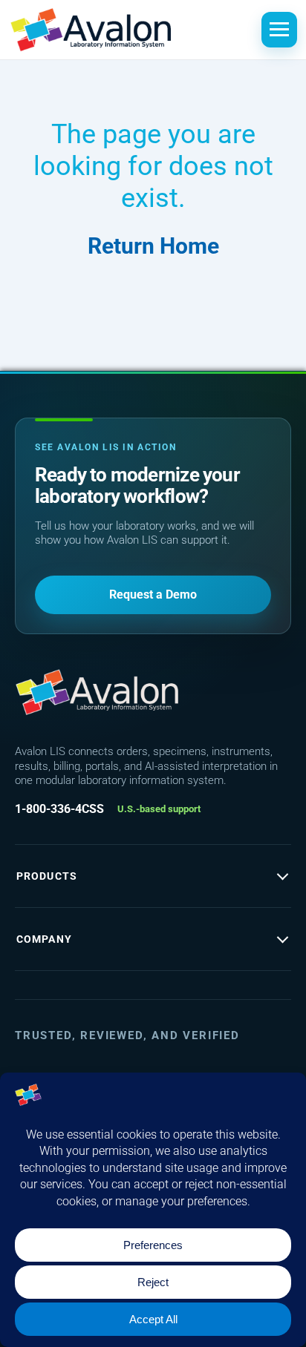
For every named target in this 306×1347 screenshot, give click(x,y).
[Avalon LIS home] (96, 692)
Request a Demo (153, 594)
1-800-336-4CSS (59, 809)
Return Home (153, 246)
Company (44, 939)
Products (46, 876)
